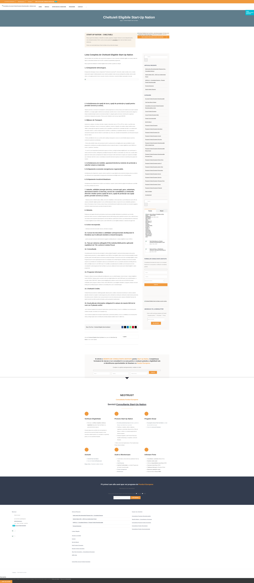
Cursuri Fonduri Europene (150, 111)
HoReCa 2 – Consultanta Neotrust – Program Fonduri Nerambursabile (88, 522)
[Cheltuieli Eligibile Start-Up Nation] (111, 79)
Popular (150, 210)
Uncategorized (148, 195)
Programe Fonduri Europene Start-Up (153, 177)
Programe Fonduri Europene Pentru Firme (154, 159)
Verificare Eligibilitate (93, 419)
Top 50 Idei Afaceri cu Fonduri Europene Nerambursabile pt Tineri (157, 242)
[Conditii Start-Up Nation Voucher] (155, 301)
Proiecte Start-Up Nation (124, 419)
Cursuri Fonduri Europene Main (152, 115)
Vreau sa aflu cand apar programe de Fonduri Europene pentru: (121, 493)
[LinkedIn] (127, 327)
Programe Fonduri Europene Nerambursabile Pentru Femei (155, 149)
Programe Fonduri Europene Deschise (153, 139)
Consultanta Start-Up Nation (131, 404)
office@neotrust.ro (18, 521)
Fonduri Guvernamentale (150, 118)
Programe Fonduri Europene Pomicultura (154, 170)
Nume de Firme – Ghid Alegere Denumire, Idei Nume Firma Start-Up (158, 249)
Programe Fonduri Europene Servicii (153, 173)
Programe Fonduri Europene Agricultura (153, 129)
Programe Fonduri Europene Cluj (152, 132)
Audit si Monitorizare (122, 455)
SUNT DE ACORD (6, 581)
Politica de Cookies (55, 579)
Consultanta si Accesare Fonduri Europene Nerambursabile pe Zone (154, 106)
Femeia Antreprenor (149, 85)
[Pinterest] (133, 327)
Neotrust (14, 572)
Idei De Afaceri (148, 122)
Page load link (3, 577)
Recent (161, 210)
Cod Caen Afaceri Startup (150, 102)
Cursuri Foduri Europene (20, 525)
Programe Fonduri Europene (151, 125)
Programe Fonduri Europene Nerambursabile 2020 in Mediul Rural (155, 144)
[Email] (135, 327)
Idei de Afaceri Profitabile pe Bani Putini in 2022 (157, 215)
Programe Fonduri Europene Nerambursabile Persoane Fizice (155, 155)
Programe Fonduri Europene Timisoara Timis (155, 180)
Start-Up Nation (148, 191)
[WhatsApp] (130, 327)
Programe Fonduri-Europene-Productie (153, 188)
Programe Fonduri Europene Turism (153, 184)
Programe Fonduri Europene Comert (153, 136)
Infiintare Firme (150, 455)
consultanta (114, 40)
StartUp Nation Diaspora (150, 89)
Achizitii (88, 455)
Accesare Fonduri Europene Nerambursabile (154, 98)
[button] (86, 6)
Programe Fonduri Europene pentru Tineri (154, 166)
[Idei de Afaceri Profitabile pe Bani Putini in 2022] (148, 236)
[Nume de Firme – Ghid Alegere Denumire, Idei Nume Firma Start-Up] (147, 252)
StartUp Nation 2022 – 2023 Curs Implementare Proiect (85, 519)
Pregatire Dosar (150, 419)
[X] (125, 327)
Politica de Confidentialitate (65, 579)
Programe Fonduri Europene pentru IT (153, 163)
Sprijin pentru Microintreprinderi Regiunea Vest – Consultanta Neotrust (88, 515)
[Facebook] (122, 327)
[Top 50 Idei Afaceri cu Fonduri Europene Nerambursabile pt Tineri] (147, 244)
